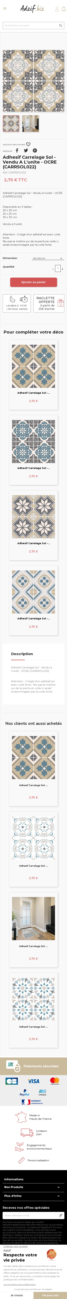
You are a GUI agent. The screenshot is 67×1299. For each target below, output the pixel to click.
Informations (13, 1179)
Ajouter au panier (33, 282)
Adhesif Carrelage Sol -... (33, 392)
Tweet (26, 150)
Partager (17, 150)
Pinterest (34, 150)
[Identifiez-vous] (57, 9)
